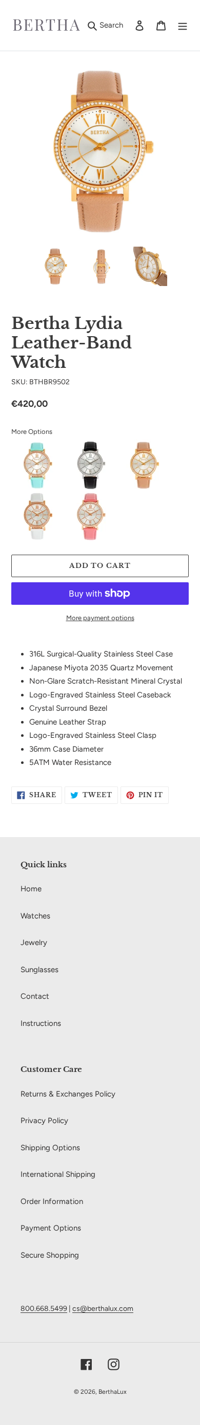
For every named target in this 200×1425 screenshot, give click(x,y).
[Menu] (182, 25)
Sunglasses (39, 969)
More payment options (100, 618)
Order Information (52, 1201)
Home (31, 888)
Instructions (41, 1023)
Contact (35, 996)
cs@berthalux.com (102, 1308)
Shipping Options (50, 1147)
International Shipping (58, 1174)
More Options (31, 431)
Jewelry (34, 942)
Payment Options (51, 1228)
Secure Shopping (50, 1255)
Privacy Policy (44, 1120)
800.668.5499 (44, 1308)
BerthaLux (112, 1391)
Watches (35, 915)
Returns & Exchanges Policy (68, 1094)
